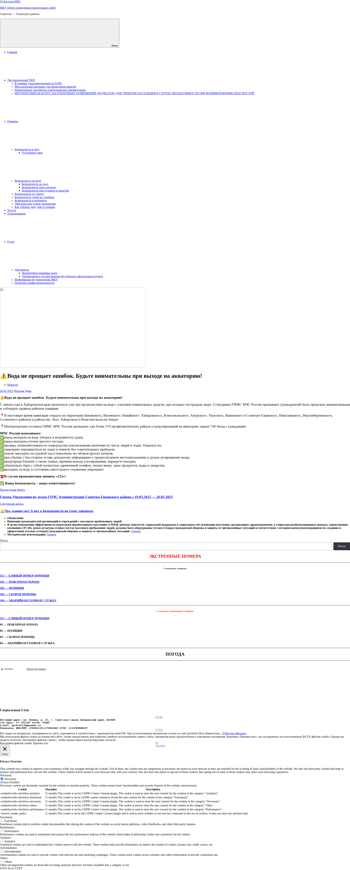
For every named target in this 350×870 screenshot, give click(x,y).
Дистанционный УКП (21, 80)
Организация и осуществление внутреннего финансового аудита (62, 276)
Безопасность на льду (35, 184)
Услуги (11, 210)
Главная (12, 52)
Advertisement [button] (8, 847)
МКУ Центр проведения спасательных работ (28, 7)
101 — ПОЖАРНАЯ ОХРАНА (20, 581)
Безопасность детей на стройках (35, 197)
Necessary (10, 778)
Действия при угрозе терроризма (35, 203)
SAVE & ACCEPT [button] (11, 868)
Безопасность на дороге (29, 193)
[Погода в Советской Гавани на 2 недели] (36, 669)
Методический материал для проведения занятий (45, 86)
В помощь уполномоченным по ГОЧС (38, 83)
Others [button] (4, 858)
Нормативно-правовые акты (39, 273)
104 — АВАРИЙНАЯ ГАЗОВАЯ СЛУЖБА (28, 600)
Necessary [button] (6, 775)
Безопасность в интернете (31, 200)
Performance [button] (7, 827)
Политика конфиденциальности (35, 282)
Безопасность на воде (28, 180)
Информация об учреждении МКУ (36, 279)
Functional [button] (6, 817)
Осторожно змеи (32, 152)
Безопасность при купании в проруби (45, 190)
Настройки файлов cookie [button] (16, 743)
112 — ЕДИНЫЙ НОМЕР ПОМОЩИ (24, 575)
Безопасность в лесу (27, 149)
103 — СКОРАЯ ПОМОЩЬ (18, 594)
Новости (12, 384)
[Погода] (7, 669)
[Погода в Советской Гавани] (23, 665)
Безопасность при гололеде (39, 187)
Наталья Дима (22, 391)
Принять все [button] (40, 743)
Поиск (4, 540)
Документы (22, 269)
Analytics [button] (5, 837)
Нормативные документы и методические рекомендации (50, 90)
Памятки (12, 121)
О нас (10, 241)
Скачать (136, 531)
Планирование (16, 213)
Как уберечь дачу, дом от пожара (35, 207)
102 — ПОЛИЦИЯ (12, 588)
